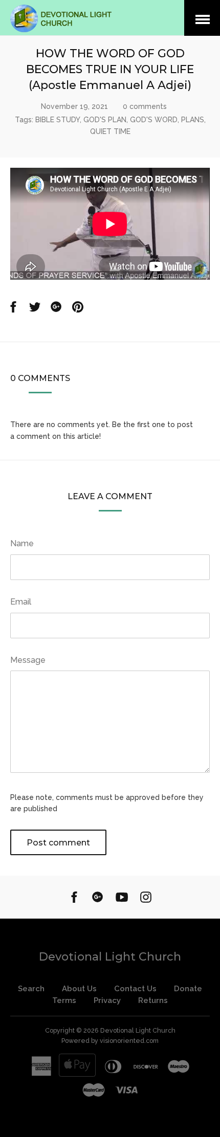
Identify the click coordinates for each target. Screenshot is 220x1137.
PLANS (192, 120)
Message (28, 660)
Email (20, 602)
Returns (153, 1000)
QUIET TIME (110, 131)
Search (31, 988)
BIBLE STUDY (57, 120)
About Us (79, 988)
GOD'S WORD (154, 120)
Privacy (107, 1000)
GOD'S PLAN (104, 120)
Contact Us (135, 988)
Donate (188, 988)
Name (22, 543)
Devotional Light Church (110, 957)
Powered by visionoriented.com (110, 1040)
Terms (64, 1000)
